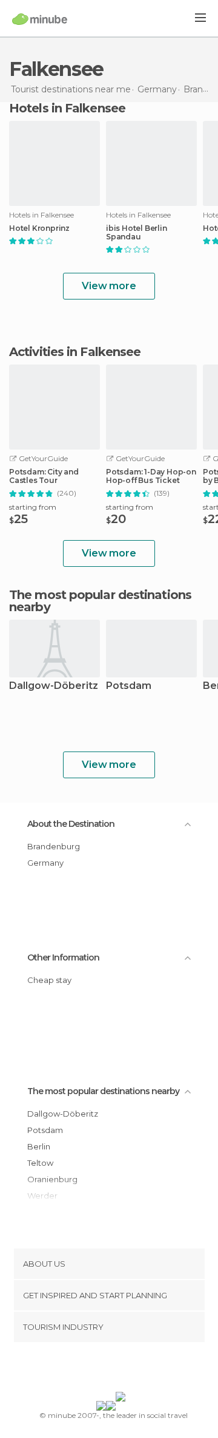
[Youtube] (137, 1369)
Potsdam (128, 686)
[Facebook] (90, 1369)
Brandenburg (53, 846)
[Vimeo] (122, 1369)
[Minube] (39, 18)
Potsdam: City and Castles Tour (44, 476)
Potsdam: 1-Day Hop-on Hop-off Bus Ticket (151, 476)
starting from (32, 507)
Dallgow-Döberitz (53, 686)
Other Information (63, 957)
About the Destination (70, 823)
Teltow (40, 1163)
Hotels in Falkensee (67, 108)
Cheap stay (49, 980)
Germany (45, 863)
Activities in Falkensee (74, 352)
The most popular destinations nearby (100, 601)
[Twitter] (106, 1369)
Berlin (38, 1146)
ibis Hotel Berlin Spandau (136, 232)
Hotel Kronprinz (39, 228)
